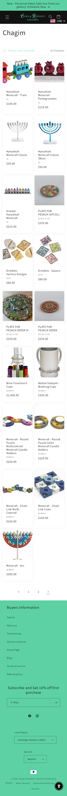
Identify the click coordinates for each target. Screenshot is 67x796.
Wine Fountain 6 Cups (16, 384)
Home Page (13, 649)
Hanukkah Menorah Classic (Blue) (48, 155)
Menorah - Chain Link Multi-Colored (16, 509)
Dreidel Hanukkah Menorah (12, 214)
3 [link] (48, 592)
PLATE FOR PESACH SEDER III (17, 328)
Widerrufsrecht (23, 783)
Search (11, 617)
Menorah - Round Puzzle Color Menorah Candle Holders (49, 445)
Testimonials (14, 633)
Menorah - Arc (15, 565)
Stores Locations (16, 641)
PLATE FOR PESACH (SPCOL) (48, 212)
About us (12, 625)
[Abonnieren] (56, 702)
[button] (7, 17)
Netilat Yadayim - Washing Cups (49, 384)
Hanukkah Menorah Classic (16, 153)
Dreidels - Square (49, 271)
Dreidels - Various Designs (16, 272)
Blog (9, 658)
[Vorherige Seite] (19, 592)
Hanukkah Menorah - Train (16, 93)
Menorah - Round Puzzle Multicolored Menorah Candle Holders (17, 446)
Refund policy (15, 674)
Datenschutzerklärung (43, 783)
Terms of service (16, 666)
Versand (35, 788)
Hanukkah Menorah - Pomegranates (47, 95)
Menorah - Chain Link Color (48, 507)
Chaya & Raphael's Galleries (32, 778)
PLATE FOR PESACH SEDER (47, 328)
